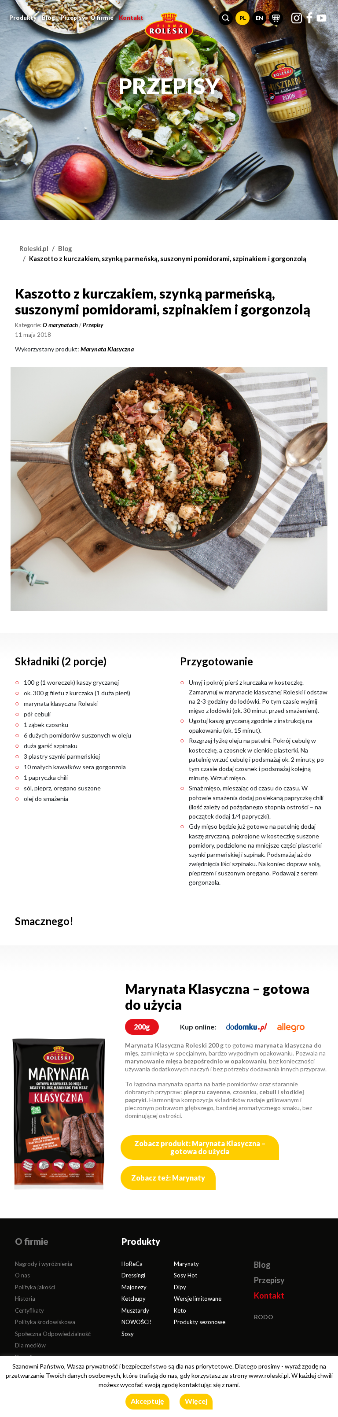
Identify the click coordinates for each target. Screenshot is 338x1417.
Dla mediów (30, 1345)
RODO (263, 1317)
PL (242, 18)
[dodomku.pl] (246, 1026)
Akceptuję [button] (147, 1401)
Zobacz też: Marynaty (168, 1177)
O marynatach (60, 324)
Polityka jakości (35, 1287)
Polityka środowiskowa (45, 1321)
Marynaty (186, 1263)
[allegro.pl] (291, 1026)
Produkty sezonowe (199, 1321)
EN (259, 18)
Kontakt (131, 17)
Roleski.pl (33, 248)
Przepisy (72, 17)
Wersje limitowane (197, 1298)
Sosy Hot (185, 1275)
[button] (226, 18)
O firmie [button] (102, 17)
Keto (180, 1310)
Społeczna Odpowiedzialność (53, 1333)
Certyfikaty (29, 1310)
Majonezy (134, 1287)
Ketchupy (133, 1298)
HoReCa (132, 1263)
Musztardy (135, 1310)
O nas (22, 1275)
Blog (48, 17)
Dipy (180, 1287)
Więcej (196, 1401)
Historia (25, 1298)
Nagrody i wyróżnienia (43, 1263)
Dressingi (133, 1275)
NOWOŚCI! (136, 1321)
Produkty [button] (23, 17)
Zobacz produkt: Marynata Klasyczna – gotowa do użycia (199, 1147)
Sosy (127, 1333)
